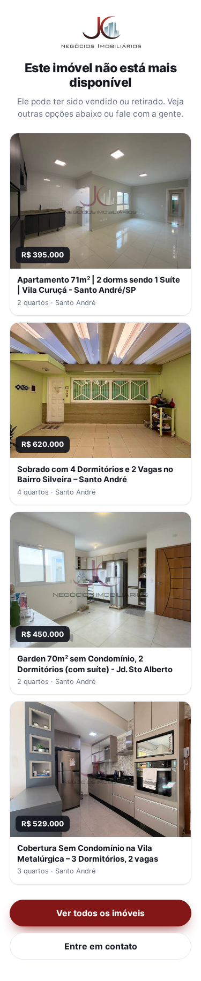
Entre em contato (100, 946)
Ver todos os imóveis (100, 913)
